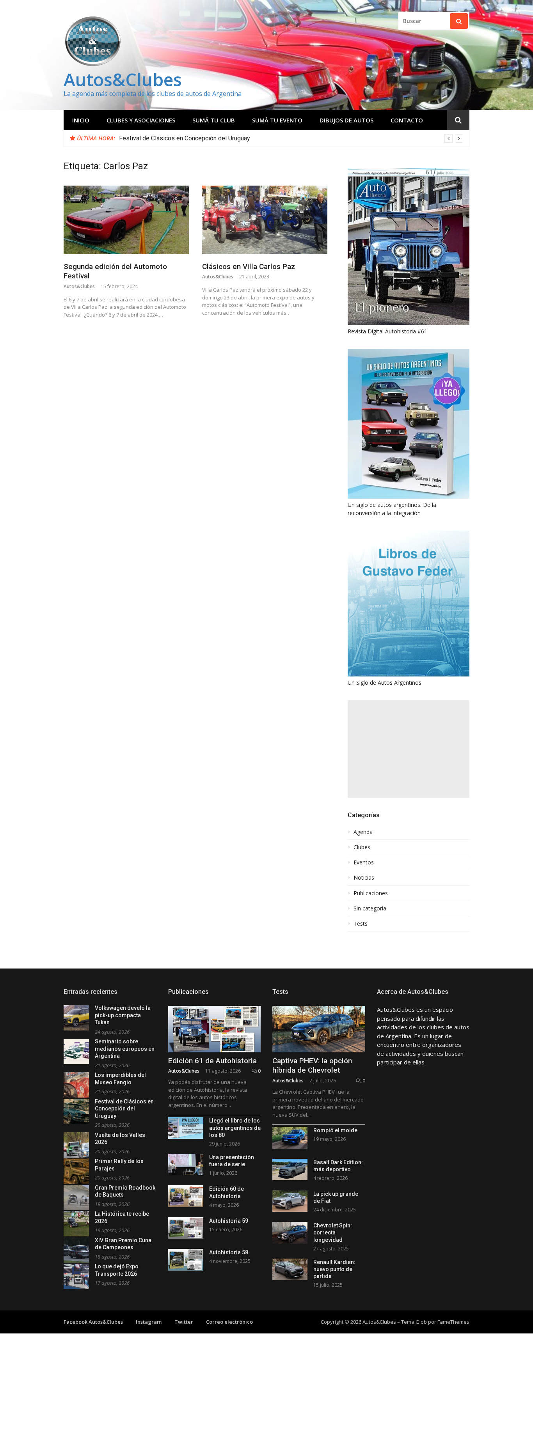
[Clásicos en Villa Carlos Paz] (264, 220)
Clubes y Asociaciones (141, 120)
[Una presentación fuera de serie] (185, 1164)
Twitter (183, 1321)
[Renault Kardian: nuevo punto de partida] (289, 1269)
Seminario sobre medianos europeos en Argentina (125, 1048)
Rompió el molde (335, 1130)
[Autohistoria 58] (185, 1259)
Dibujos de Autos (346, 120)
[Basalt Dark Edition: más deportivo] (289, 1169)
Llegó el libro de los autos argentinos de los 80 (235, 1127)
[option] (291, 138)
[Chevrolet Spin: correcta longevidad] (289, 1232)
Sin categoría (370, 908)
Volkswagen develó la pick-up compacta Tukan (123, 1015)
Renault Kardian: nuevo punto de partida (334, 1269)
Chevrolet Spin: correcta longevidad (332, 1232)
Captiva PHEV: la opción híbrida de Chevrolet (312, 1065)
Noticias (364, 877)
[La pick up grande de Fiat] (289, 1201)
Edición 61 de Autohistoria (212, 1060)
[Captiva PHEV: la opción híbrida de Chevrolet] (318, 1029)
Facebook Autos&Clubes (93, 1321)
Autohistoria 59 (228, 1221)
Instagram (149, 1321)
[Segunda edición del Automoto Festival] (126, 220)
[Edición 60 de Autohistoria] (185, 1196)
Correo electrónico (229, 1321)
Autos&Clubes (123, 79)
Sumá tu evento (277, 120)
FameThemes (453, 1321)
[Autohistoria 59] (185, 1228)
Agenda (363, 832)
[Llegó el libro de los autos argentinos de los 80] (185, 1128)
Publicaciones (371, 893)
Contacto (407, 120)
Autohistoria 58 (228, 1252)
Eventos (364, 862)
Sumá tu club (213, 120)
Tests (361, 923)
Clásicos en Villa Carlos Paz (248, 266)
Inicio (80, 120)
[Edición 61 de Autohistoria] (214, 1029)
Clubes (362, 847)
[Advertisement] (408, 749)
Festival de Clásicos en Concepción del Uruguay (184, 138)
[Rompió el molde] (289, 1137)
